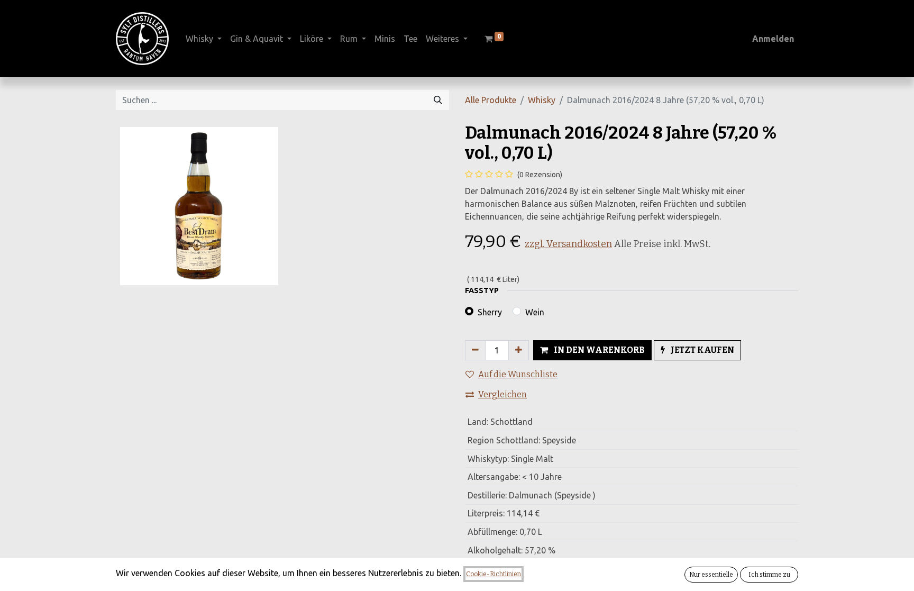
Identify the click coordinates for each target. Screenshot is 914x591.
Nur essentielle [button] (711, 574)
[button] (592, 350)
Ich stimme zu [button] (769, 574)
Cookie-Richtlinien (493, 574)
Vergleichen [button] (502, 394)
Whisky (541, 100)
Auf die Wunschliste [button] (517, 374)
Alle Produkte (490, 100)
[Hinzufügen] (518, 350)
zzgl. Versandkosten (568, 244)
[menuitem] (384, 38)
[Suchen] (438, 100)
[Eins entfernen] (475, 350)
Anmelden (773, 38)
